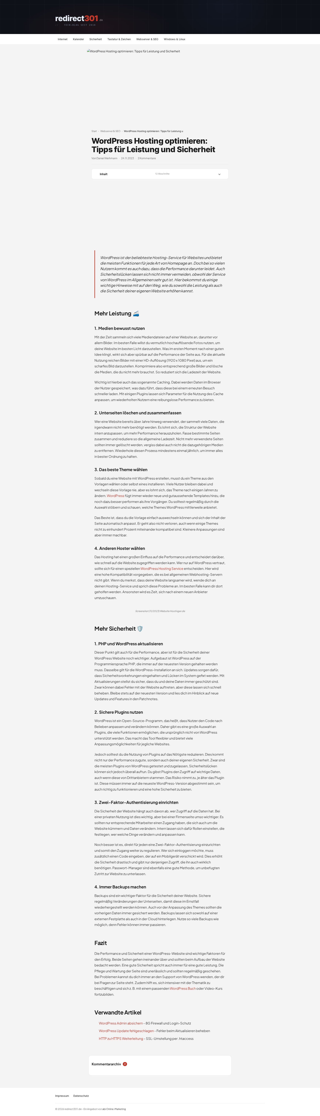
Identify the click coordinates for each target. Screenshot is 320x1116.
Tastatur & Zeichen (119, 39)
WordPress (115, 495)
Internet (62, 39)
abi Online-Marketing (114, 1108)
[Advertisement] (160, 210)
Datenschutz (81, 1095)
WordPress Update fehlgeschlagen (126, 1031)
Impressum (62, 1095)
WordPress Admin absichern (121, 1023)
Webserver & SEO (147, 39)
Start (94, 131)
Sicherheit (95, 39)
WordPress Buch (183, 988)
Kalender (78, 39)
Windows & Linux (174, 39)
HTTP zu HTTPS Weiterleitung (121, 1038)
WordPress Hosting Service (162, 568)
